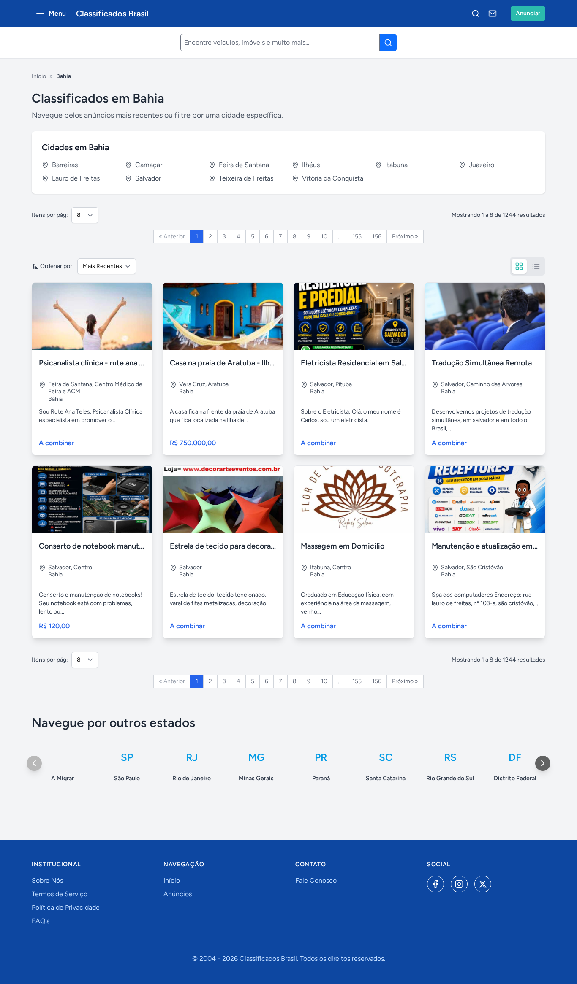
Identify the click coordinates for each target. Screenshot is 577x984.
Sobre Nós (47, 880)
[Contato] (492, 13)
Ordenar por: (57, 266)
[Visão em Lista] (536, 266)
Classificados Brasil (112, 13)
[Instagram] (459, 884)
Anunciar (528, 13)
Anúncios (177, 894)
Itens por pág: (50, 215)
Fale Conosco (316, 880)
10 (324, 236)
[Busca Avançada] (475, 13)
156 (376, 236)
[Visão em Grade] (519, 266)
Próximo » (405, 236)
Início (39, 76)
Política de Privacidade (66, 907)
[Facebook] (435, 884)
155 (357, 236)
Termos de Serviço (59, 894)
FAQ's (40, 921)
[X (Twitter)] (482, 884)
